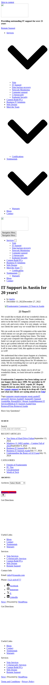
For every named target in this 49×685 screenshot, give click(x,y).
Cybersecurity (18, 95)
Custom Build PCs (15, 99)
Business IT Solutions (16, 102)
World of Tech (13, 472)
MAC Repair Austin (25, 401)
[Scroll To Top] (3, 495)
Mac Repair (12, 401)
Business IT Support (15, 448)
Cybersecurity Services (16, 558)
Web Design (12, 104)
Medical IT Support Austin (19, 404)
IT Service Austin (14, 399)
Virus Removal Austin (18, 406)
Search (4, 426)
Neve (3, 602)
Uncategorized (13, 470)
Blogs (9, 211)
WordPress (22, 602)
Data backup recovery (21, 87)
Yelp (43, 392)
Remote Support (8, 28)
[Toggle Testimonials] (19, 273)
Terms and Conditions (10, 681)
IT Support (16, 85)
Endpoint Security (19, 97)
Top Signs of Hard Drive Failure (20, 438)
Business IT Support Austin (18, 450)
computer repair (12, 396)
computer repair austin (28, 396)
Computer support (19, 92)
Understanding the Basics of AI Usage (23, 453)
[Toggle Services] (15, 240)
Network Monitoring (21, 90)
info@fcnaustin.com (16, 575)
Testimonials (12, 544)
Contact (10, 213)
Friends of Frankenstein (17, 465)
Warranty (16, 208)
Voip (14, 82)
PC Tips (10, 467)
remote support (11, 389)
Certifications (17, 156)
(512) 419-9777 (14, 580)
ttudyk (12, 299)
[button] (27, 57)
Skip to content (7, 2)
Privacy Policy (28, 681)
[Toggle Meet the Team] (21, 267)
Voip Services (12, 556)
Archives (5, 483)
